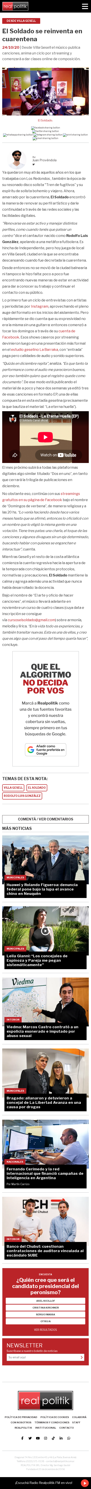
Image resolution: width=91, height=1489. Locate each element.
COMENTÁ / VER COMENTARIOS (45, 819)
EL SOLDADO (37, 787)
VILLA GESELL (13, 787)
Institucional (45, 1427)
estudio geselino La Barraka (34, 350)
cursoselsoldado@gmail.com (31, 620)
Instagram (39, 306)
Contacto (66, 1427)
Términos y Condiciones (51, 1422)
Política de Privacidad (21, 1417)
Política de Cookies (54, 1417)
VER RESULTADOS (45, 1329)
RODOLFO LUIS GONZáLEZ (22, 795)
